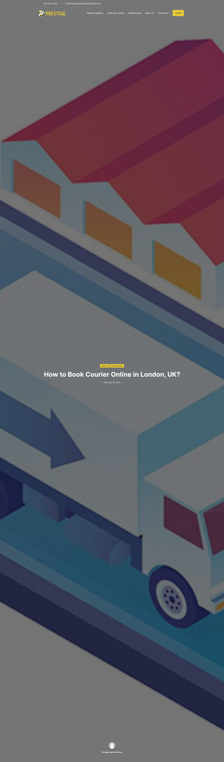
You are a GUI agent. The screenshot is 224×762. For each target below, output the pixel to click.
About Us (149, 13)
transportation (117, 366)
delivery (104, 366)
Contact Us (163, 13)
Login (178, 13)
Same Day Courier (115, 13)
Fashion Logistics (95, 13)
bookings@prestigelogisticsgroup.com (83, 3)
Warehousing (135, 13)
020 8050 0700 (50, 3)
